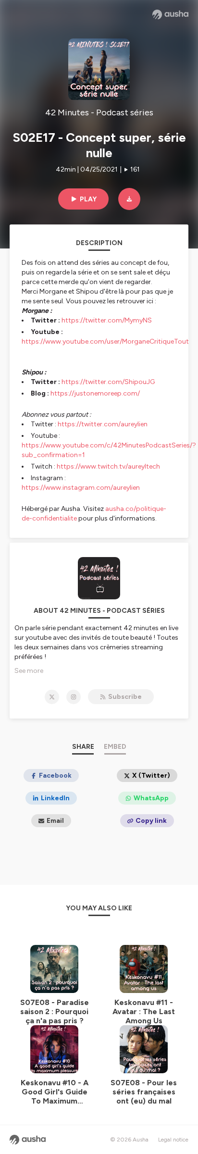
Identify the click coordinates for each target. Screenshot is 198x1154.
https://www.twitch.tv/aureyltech (108, 466)
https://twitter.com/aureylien (103, 424)
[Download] (129, 199)
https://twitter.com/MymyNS (107, 320)
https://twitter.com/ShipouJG (108, 382)
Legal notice (173, 1139)
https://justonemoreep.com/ (95, 393)
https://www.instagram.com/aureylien (81, 488)
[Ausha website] (170, 14)
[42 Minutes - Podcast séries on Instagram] (73, 697)
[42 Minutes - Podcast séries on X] (52, 697)
